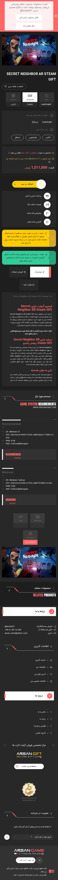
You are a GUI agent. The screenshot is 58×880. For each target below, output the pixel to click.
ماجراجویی (33, 137)
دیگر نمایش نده (29, 26)
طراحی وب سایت (40, 875)
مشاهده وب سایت (29, 766)
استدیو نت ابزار (18, 875)
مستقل (17, 137)
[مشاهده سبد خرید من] (39, 860)
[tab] (39, 272)
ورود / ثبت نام (25, 860)
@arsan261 (8, 626)
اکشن (48, 137)
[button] (14, 86)
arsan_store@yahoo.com (14, 633)
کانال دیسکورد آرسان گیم (29, 17)
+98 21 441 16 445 (11, 629)
